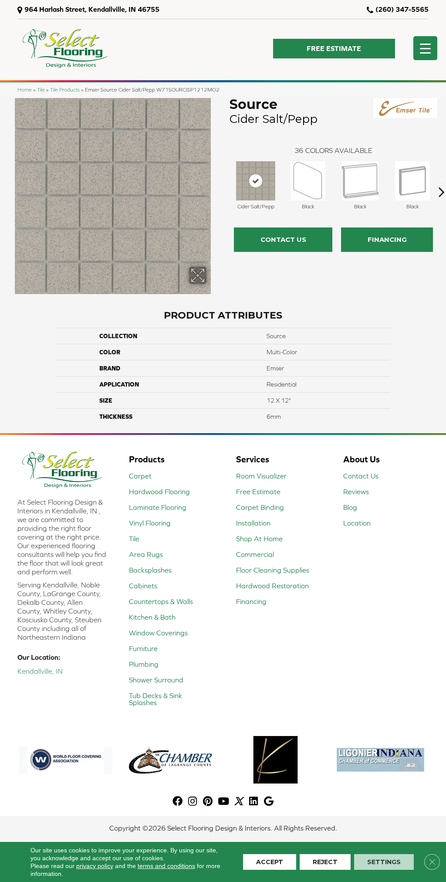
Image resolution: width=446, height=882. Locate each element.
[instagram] (192, 801)
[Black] (308, 181)
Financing (387, 239)
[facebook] (177, 801)
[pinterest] (208, 801)
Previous (225, 178)
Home (24, 89)
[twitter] (238, 801)
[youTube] (223, 801)
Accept (269, 862)
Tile (41, 89)
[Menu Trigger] (425, 48)
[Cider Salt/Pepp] (255, 181)
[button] (334, 48)
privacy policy (94, 865)
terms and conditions (166, 865)
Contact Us (283, 239)
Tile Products (65, 89)
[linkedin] (253, 801)
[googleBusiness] (269, 801)
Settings (384, 862)
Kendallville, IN (40, 671)
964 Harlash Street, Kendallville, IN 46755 (91, 9)
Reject (325, 862)
